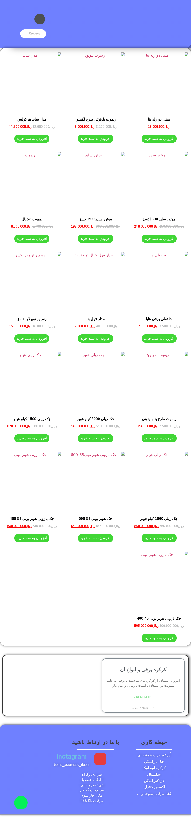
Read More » (143, 697)
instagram (71, 756)
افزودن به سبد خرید (159, 139)
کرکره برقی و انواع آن (143, 669)
